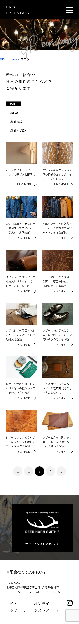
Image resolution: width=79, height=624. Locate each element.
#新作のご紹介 (18, 130)
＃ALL (13, 104)
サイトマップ (11, 607)
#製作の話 (16, 122)
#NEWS (14, 113)
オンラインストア (41, 607)
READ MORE (24, 184)
